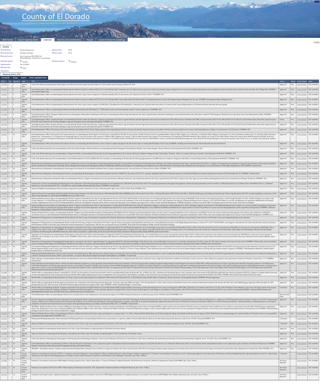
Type (23, 81)
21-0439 (4, 134)
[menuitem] (5, 78)
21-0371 (4, 299)
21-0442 (4, 287)
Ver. (10, 81)
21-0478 (4, 212)
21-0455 (4, 353)
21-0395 (4, 178)
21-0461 (4, 89)
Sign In (316, 2)
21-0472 (4, 188)
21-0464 (4, 348)
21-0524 (4, 318)
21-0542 (4, 104)
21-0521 (4, 367)
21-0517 (4, 323)
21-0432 (4, 129)
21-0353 (4, 227)
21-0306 (4, 217)
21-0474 (4, 168)
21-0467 (4, 277)
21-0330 (4, 119)
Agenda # (16, 81)
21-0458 (4, 338)
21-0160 (4, 306)
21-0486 (4, 272)
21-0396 (4, 143)
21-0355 (4, 241)
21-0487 (4, 153)
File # (3, 81)
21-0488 (4, 360)
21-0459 (4, 99)
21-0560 (4, 328)
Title (33, 81)
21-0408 (4, 183)
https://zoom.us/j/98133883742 (31, 56)
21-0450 (4, 148)
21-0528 (4, 109)
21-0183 (4, 246)
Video (24, 68)
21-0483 (4, 313)
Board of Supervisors (27, 50)
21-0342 (4, 205)
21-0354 (4, 234)
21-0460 (4, 173)
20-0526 (4, 294)
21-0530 (4, 374)
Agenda (25, 62)
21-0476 (4, 282)
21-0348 (4, 114)
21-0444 (4, 253)
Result (293, 81)
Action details (302, 84)
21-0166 (4, 263)
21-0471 (4, 258)
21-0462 (4, 198)
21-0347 (4, 222)
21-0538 (4, 84)
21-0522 (4, 193)
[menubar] (24, 78)
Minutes (73, 62)
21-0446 (4, 333)
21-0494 (4, 94)
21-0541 (4, 343)
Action (282, 81)
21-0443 (4, 163)
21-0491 (4, 158)
